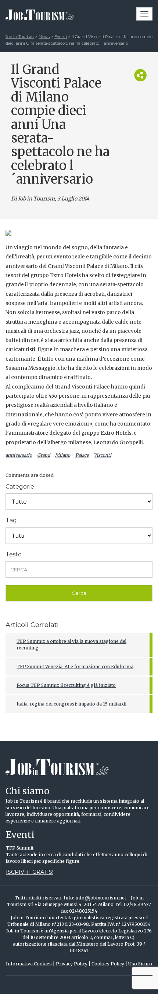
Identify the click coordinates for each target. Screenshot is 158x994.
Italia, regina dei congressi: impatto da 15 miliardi (71, 704)
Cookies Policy (109, 964)
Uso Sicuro (140, 964)
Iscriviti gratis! (29, 872)
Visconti (102, 455)
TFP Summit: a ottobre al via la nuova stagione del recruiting (71, 644)
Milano (62, 455)
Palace (82, 455)
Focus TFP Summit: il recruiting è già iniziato (66, 685)
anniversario (19, 455)
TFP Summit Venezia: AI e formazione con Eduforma (75, 666)
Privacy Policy (73, 964)
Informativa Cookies (30, 964)
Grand (43, 455)
